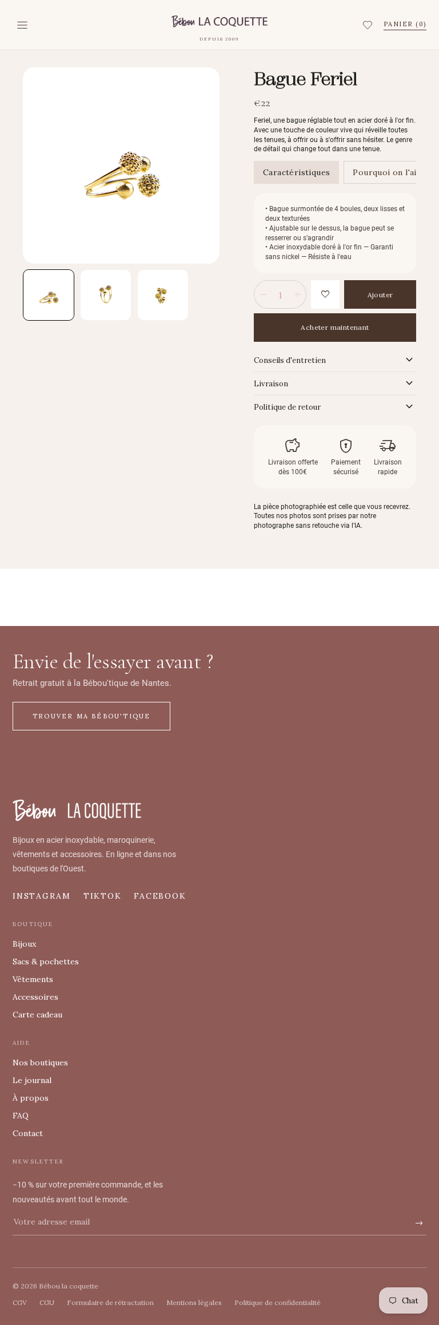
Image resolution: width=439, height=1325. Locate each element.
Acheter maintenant (335, 327)
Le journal (32, 1080)
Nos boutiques (40, 1062)
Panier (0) (405, 24)
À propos (31, 1098)
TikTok (102, 896)
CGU (46, 1302)
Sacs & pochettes (46, 961)
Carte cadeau (37, 1014)
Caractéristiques (296, 172)
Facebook (160, 896)
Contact (28, 1133)
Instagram (42, 896)
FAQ (21, 1115)
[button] (369, 25)
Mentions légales (194, 1302)
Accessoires (35, 997)
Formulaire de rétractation (110, 1302)
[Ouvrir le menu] (22, 25)
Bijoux (24, 944)
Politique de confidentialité (277, 1302)
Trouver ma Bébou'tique (91, 716)
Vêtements (33, 979)
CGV (20, 1302)
